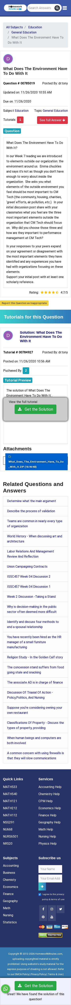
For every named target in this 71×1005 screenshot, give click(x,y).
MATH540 (10, 794)
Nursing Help (47, 836)
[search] (57, 8)
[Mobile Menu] (65, 8)
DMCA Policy (22, 974)
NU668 (7, 829)
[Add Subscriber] (42, 886)
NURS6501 (10, 836)
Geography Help (49, 822)
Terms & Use (55, 974)
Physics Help (47, 843)
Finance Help (47, 815)
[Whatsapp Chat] (5, 988)
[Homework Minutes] (15, 7)
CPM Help (45, 801)
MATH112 (10, 815)
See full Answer (51, 120)
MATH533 (10, 787)
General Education (55, 111)
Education (22, 111)
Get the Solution (37, 409)
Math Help (45, 829)
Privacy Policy (38, 974)
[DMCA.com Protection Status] (50, 935)
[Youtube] (43, 917)
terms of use (57, 899)
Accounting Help (50, 787)
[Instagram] (52, 909)
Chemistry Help (49, 794)
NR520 (7, 843)
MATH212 (10, 808)
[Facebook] (43, 909)
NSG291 (8, 822)
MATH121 (10, 801)
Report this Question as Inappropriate (24, 303)
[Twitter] (60, 909)
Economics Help (49, 808)
